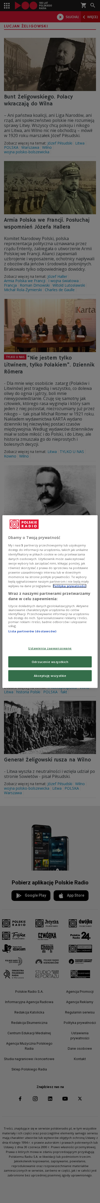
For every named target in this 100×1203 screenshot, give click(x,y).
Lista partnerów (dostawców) (32, 631)
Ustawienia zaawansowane (50, 648)
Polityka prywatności (69, 586)
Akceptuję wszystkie (50, 675)
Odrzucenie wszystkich (50, 662)
